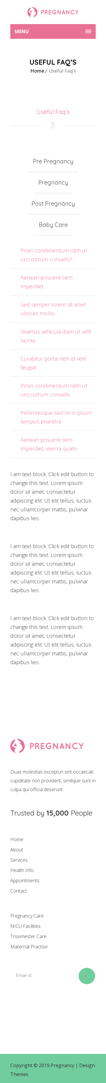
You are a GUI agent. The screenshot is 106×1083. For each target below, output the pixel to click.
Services (19, 860)
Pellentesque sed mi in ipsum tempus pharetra (56, 417)
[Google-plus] (57, 1009)
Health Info (22, 870)
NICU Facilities (25, 926)
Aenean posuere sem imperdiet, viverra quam (49, 444)
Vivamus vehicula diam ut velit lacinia (56, 336)
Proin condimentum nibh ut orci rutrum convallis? (54, 255)
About (16, 849)
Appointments (24, 880)
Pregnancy (53, 182)
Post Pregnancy (53, 203)
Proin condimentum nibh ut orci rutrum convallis (54, 390)
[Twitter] (37, 1009)
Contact (18, 891)
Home (37, 71)
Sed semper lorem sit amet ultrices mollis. (53, 309)
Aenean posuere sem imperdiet (46, 282)
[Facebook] (17, 1009)
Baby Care (53, 224)
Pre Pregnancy (53, 161)
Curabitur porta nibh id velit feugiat (53, 363)
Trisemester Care (28, 936)
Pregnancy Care (27, 916)
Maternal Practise (29, 946)
